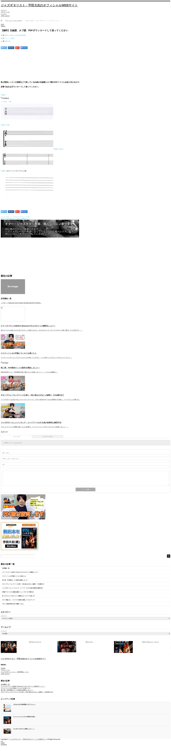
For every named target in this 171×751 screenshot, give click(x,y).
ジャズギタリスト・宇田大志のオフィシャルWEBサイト (39, 5)
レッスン (4, 14)
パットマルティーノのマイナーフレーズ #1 (15, 217)
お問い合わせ (5, 16)
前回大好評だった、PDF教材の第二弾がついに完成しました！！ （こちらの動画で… (29, 372)
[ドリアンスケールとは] (71, 647)
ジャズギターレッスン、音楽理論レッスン (15, 672)
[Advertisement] (85, 65)
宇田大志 (8, 41)
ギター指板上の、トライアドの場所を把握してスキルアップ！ (19, 600)
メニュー (4, 10)
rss (2, 741)
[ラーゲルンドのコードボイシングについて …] (128, 647)
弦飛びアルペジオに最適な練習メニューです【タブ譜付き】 (18, 592)
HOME (3, 668)
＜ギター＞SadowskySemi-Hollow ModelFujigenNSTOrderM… (21, 303)
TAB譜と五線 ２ (58, 149)
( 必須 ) (5, 452)
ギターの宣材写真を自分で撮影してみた (13, 604)
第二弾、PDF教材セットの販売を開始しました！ (20, 368)
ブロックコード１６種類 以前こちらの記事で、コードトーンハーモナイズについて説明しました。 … (34, 427)
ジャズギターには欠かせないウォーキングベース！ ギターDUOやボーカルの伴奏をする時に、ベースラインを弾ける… (40, 399)
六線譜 (3, 171)
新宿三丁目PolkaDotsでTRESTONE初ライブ (15, 219)
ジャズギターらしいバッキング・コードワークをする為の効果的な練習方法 (31, 423)
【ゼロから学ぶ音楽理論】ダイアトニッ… (24, 704)
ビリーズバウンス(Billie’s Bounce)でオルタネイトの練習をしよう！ (28, 326)
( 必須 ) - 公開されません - (11, 458)
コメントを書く (10, 38)
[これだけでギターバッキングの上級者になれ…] (15, 647)
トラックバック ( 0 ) (47, 436)
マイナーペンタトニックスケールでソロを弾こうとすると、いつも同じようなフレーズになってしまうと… (36, 357)
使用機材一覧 (6, 298)
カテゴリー (4, 616)
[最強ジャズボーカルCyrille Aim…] (156, 646)
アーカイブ (4, 631)
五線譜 (3, 95)
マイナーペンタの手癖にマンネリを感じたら (18, 353)
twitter (3, 743)
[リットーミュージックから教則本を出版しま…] (100, 647)
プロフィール (5, 12)
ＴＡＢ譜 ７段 (6, 102)
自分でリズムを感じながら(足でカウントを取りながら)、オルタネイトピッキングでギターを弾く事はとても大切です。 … (41, 330)
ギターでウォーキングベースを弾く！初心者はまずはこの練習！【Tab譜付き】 (32, 395)
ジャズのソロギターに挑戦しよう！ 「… (24, 728)
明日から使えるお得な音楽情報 (13, 20)
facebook (4, 744)
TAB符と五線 (5, 125)
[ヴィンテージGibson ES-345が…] (43, 646)
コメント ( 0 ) (16, 436)
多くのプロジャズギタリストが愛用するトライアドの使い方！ (19, 596)
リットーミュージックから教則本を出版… (24, 716)
